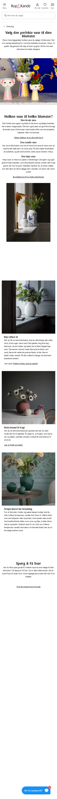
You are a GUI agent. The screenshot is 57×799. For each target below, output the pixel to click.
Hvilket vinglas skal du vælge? (25, 363)
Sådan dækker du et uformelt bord (28, 137)
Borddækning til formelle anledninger (28, 177)
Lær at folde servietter (13, 445)
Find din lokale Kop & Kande (28, 587)
